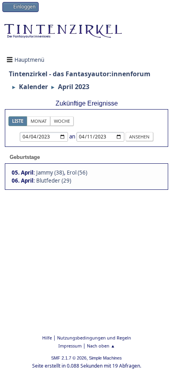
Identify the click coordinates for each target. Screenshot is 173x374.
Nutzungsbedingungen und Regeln (94, 338)
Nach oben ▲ (101, 346)
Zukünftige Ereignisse (87, 103)
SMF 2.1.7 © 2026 (68, 358)
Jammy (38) (50, 172)
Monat (39, 121)
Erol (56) (77, 172)
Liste (17, 121)
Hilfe (47, 338)
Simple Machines (105, 358)
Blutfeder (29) (53, 180)
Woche (62, 121)
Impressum (70, 346)
